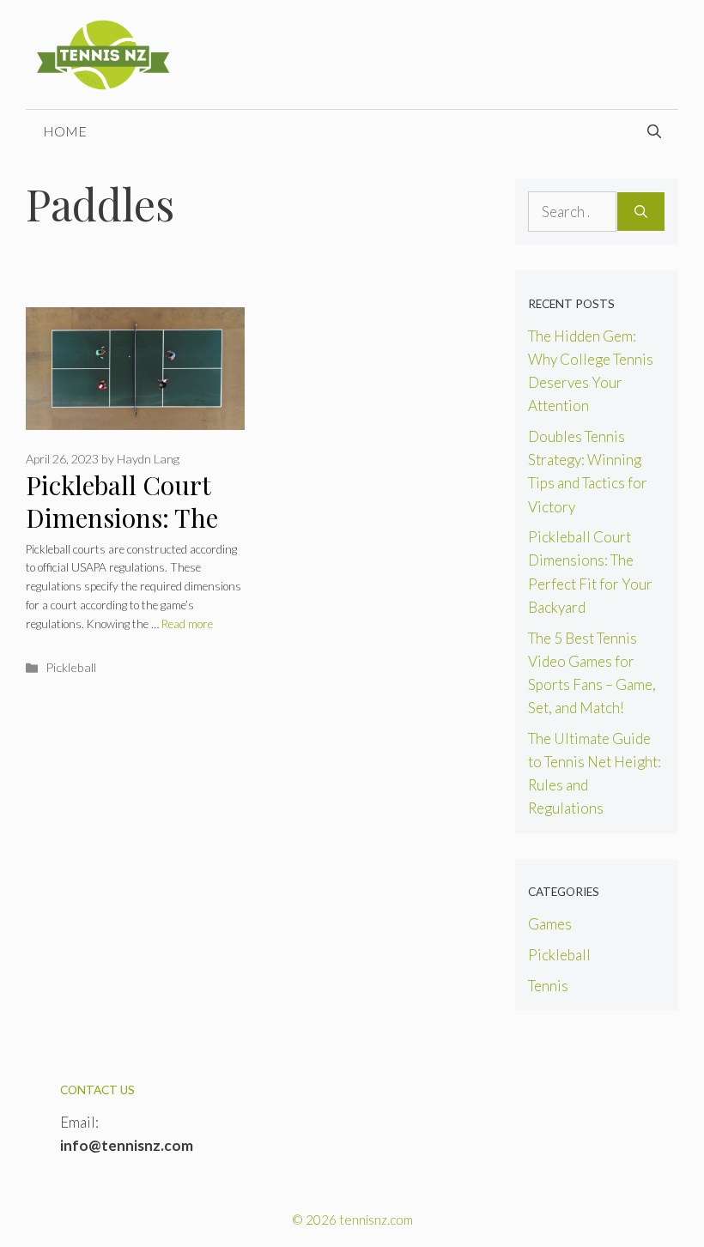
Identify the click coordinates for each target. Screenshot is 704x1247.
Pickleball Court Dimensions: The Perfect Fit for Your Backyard (133, 535)
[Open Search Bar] (654, 131)
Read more (187, 624)
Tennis (548, 986)
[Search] (640, 212)
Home (65, 131)
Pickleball (71, 667)
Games (550, 924)
